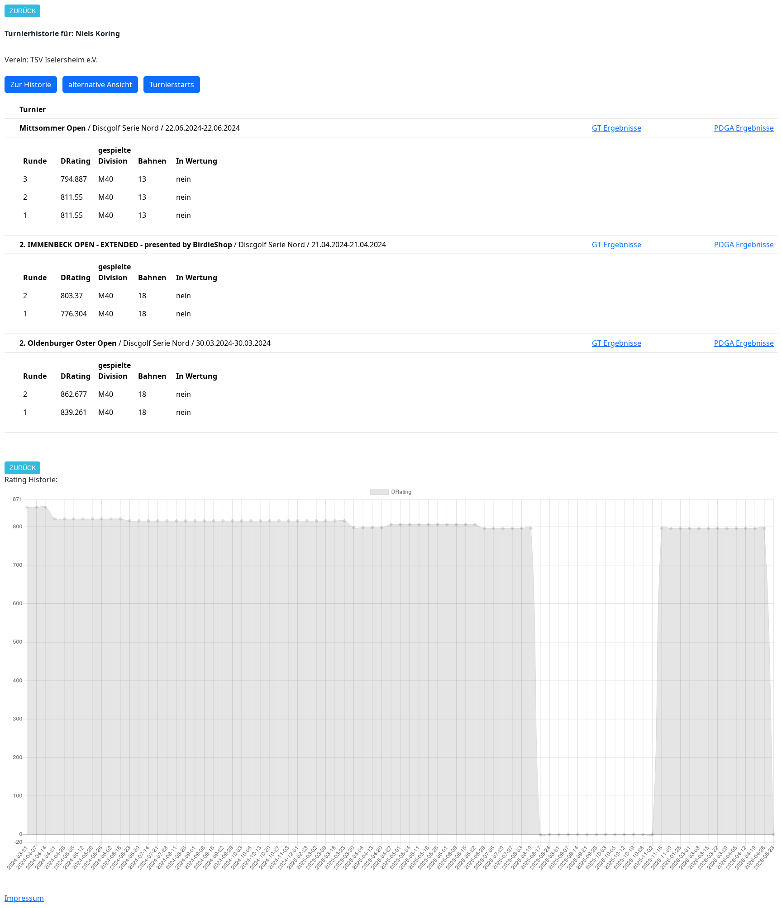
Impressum (24, 898)
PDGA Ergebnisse (744, 128)
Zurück (23, 10)
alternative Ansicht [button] (100, 84)
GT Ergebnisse (616, 128)
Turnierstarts (171, 84)
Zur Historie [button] (30, 84)
